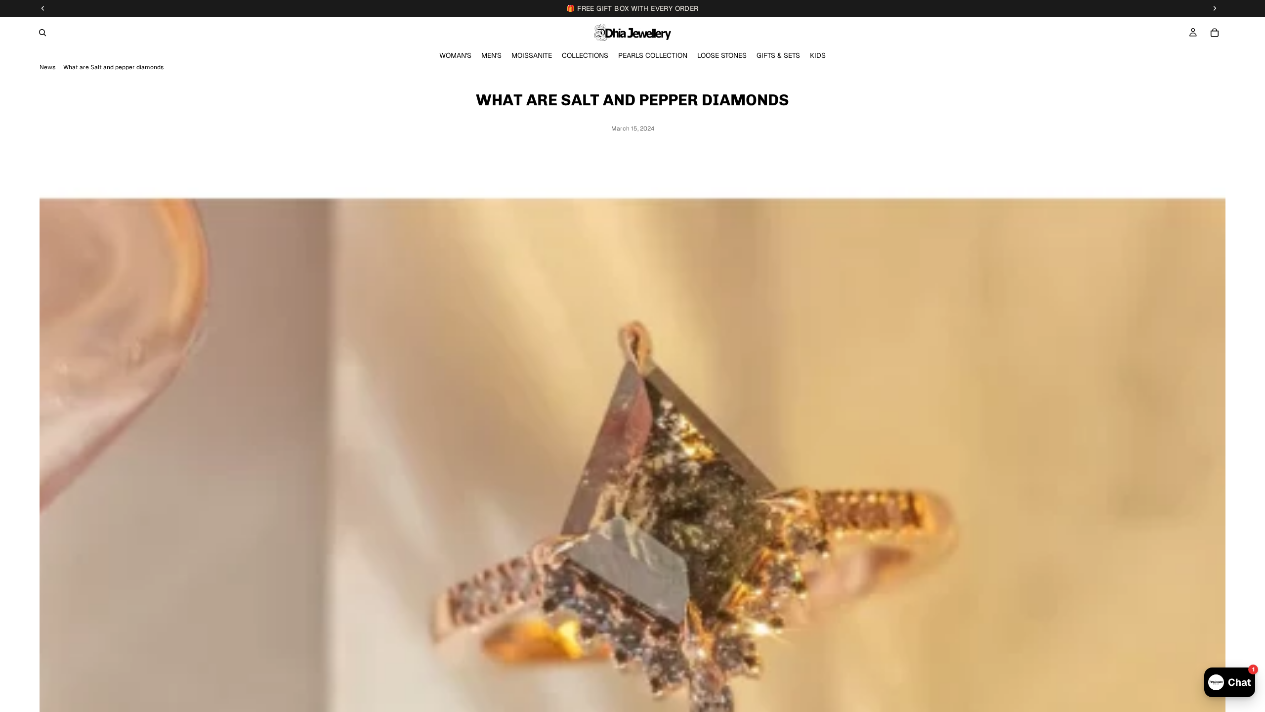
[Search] (42, 33)
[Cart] (1214, 33)
